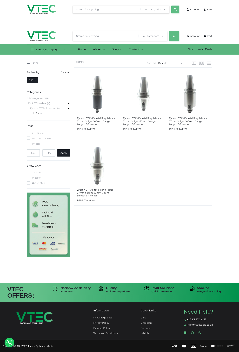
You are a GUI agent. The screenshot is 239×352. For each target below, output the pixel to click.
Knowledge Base (102, 317)
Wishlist (145, 333)
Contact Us (136, 49)
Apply (63, 152)
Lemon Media (46, 346)
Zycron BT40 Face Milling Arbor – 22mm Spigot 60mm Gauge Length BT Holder (142, 121)
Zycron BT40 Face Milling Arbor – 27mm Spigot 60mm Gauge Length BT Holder (96, 192)
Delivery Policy (101, 328)
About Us (99, 49)
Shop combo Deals (200, 49)
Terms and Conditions (105, 333)
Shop (115, 49)
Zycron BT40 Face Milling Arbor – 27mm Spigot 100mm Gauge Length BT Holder (188, 121)
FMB (31, 80)
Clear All (65, 72)
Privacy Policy (101, 323)
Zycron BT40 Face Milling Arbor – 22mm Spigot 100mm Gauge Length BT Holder (96, 121)
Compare (146, 328)
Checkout (146, 323)
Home (82, 49)
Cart (143, 317)
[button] (9, 342)
